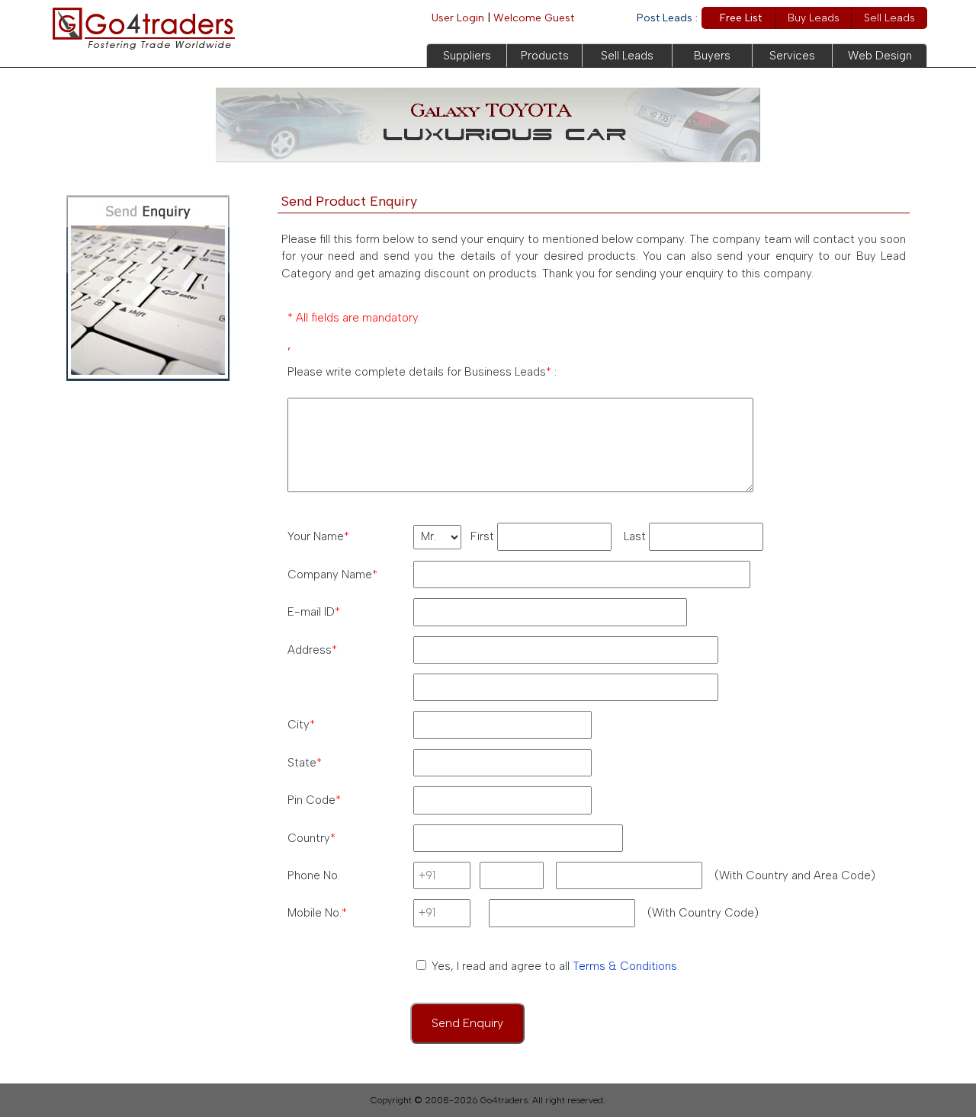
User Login (458, 17)
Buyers (712, 55)
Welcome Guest (533, 17)
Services (792, 55)
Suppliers (467, 55)
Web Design (880, 55)
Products (545, 55)
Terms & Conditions (625, 966)
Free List (741, 17)
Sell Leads (889, 17)
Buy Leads (814, 17)
